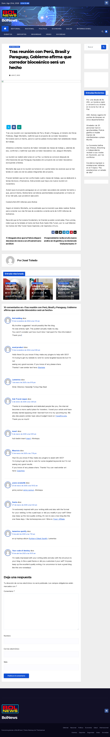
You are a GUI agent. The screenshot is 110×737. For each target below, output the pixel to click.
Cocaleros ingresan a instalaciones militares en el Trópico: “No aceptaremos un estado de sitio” (96, 168)
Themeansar (40, 730)
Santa (14, 502)
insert (14, 431)
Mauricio (16, 450)
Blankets (41, 367)
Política (43, 29)
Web (5, 662)
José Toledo (29, 260)
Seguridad (36, 34)
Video (48, 34)
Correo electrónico (11, 649)
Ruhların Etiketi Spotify (38, 538)
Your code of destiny (21, 551)
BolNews (9, 20)
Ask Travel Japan (19, 399)
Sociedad (60, 34)
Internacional (84, 29)
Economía (56, 29)
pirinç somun (28, 490)
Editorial (15, 29)
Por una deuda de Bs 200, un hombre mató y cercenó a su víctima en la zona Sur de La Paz (95, 104)
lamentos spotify (19, 531)
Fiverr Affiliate (59, 519)
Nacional (29, 29)
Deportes (21, 34)
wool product (18, 347)
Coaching (20, 471)
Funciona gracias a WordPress (12, 730)
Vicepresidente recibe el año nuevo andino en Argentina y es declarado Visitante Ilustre (60, 241)
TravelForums (61, 416)
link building (17, 318)
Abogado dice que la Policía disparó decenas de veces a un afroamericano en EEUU (23, 241)
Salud (69, 29)
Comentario (9, 591)
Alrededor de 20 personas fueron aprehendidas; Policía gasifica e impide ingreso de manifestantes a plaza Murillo (95, 132)
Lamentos (16, 380)
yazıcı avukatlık (18, 483)
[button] (102, 31)
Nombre (7, 636)
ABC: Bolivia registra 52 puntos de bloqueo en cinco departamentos (96, 117)
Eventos (8, 34)
